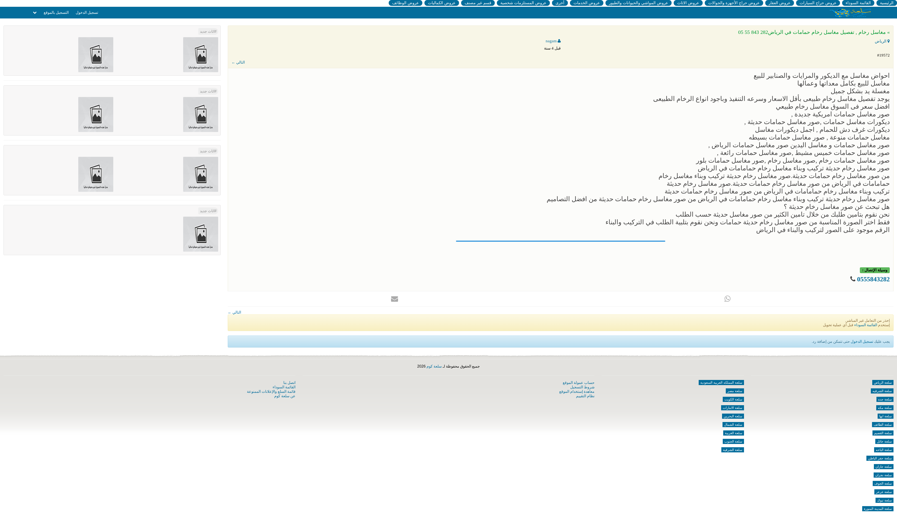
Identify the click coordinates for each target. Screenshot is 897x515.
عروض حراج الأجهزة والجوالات (734, 3)
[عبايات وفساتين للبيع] (200, 174)
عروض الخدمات (586, 3)
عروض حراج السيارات (818, 3)
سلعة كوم (434, 366)
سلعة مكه (885, 408)
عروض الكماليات (442, 3)
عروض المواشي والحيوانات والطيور (638, 3)
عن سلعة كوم (284, 396)
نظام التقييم (585, 396)
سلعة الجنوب (733, 441)
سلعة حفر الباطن (880, 458)
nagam (552, 41)
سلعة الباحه (884, 450)
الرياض (881, 41)
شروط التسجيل (582, 387)
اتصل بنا (289, 383)
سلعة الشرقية (732, 450)
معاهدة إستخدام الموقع (576, 391)
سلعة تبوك (884, 500)
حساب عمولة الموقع (578, 383)
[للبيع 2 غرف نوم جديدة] (200, 234)
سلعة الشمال (733, 424)
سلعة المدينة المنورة (878, 509)
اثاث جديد (207, 31)
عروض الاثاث (688, 3)
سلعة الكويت (733, 399)
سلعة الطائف (883, 424)
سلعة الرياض (883, 382)
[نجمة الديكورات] (95, 54)
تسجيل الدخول (87, 12)
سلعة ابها (885, 416)
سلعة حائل (884, 441)
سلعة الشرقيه (882, 391)
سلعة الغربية (733, 433)
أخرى (559, 3)
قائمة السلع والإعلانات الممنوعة (271, 391)
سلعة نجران (883, 475)
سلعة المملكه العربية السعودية (721, 382)
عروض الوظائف (405, 3)
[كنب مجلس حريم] (95, 114)
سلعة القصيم (883, 433)
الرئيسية (886, 3)
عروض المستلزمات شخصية (523, 3)
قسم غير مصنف (478, 3)
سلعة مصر (734, 391)
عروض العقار (779, 3)
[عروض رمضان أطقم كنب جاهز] (95, 174)
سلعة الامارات (732, 408)
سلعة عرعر (884, 492)
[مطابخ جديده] (200, 114)
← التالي (238, 62)
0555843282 (873, 279)
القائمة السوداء (858, 3)
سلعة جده (885, 399)
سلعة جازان (884, 467)
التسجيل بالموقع (56, 12)
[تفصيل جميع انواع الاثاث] (200, 54)
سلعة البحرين (733, 416)
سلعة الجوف (883, 483)
